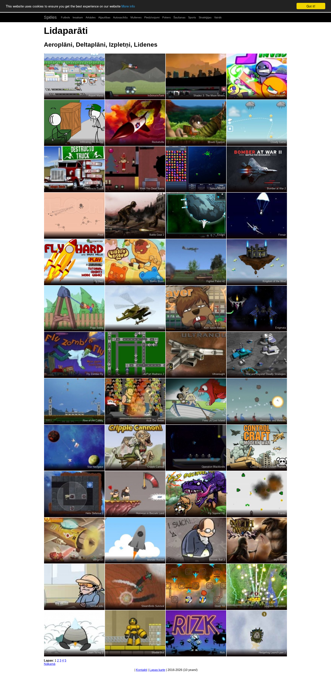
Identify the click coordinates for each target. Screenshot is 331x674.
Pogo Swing (96, 327)
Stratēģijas (205, 17)
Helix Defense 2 (94, 513)
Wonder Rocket (155, 559)
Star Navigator (95, 466)
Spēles (50, 17)
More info (128, 6)
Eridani (221, 234)
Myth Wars (280, 559)
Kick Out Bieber (155, 420)
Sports (192, 17)
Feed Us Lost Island (213, 420)
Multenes (136, 17)
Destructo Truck (94, 188)
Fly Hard (98, 281)
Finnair (282, 234)
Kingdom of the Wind (274, 281)
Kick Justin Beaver (214, 327)
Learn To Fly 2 (95, 652)
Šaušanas (179, 17)
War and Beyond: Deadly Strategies (266, 374)
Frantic (282, 513)
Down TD (220, 606)
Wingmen (98, 559)
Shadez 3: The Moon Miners (209, 95)
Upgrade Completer (275, 606)
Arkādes (91, 17)
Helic (161, 327)
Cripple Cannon (155, 466)
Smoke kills (96, 606)
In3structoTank (156, 95)
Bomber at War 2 (276, 188)
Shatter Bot (158, 652)
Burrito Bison (157, 281)
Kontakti (141, 670)
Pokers (166, 17)
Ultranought (218, 374)
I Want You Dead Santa (151, 188)
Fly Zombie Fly (95, 374)
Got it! (310, 6)
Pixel (100, 234)
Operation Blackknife (213, 466)
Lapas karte (157, 670)
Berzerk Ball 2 (217, 559)
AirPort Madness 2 (153, 374)
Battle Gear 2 (156, 234)
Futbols (65, 17)
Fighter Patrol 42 (215, 281)
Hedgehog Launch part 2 (272, 652)
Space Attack (217, 188)
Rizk (222, 652)
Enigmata (280, 327)
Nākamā (49, 664)
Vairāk (218, 17)
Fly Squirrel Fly (216, 513)
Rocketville (158, 142)
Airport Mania (95, 95)
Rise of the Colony (93, 420)
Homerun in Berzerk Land (150, 513)
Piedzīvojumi (152, 17)
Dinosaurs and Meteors (273, 420)
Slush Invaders (277, 95)
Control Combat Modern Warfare (268, 466)
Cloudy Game (278, 142)
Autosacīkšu (120, 17)
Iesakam (78, 17)
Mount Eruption (216, 142)
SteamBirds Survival (152, 606)
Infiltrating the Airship (91, 142)
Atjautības (104, 17)
